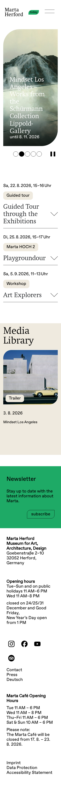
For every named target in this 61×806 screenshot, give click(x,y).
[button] (15, 154)
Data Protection (22, 768)
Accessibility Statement (29, 773)
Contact (14, 670)
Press (12, 675)
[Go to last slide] (15, 441)
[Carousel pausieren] (52, 154)
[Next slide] (45, 441)
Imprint (14, 763)
